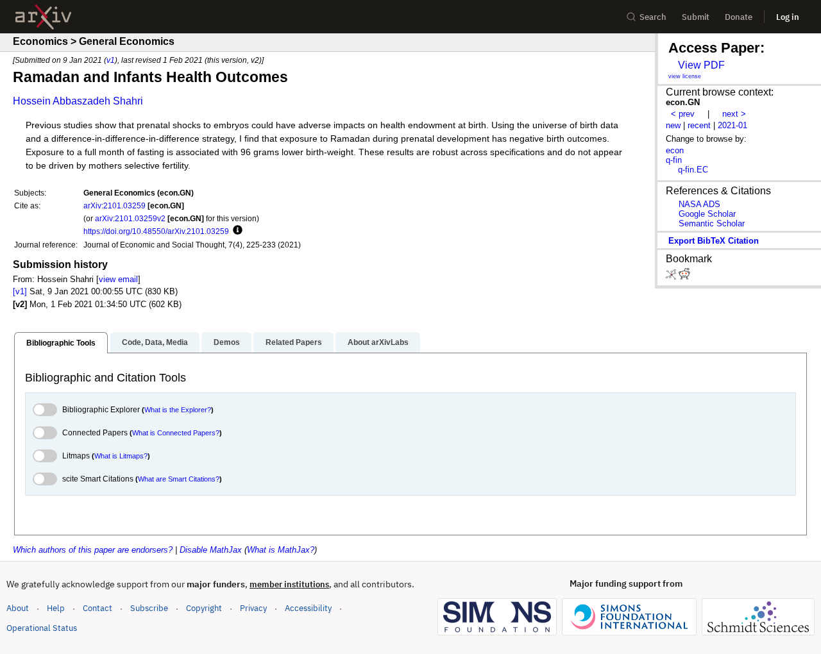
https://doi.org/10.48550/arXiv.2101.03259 (156, 231)
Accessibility (308, 608)
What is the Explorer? (177, 410)
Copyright (204, 608)
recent (699, 125)
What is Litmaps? (121, 456)
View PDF (701, 65)
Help (56, 608)
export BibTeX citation (713, 241)
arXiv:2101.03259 (114, 205)
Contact (97, 608)
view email (118, 279)
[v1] (20, 291)
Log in (787, 17)
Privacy (253, 608)
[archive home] (43, 16)
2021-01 (732, 125)
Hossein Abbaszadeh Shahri (78, 101)
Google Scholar (707, 214)
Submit (695, 17)
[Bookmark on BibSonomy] (672, 276)
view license (684, 76)
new (673, 125)
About (17, 608)
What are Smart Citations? (178, 479)
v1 (110, 60)
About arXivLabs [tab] (378, 342)
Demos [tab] (227, 342)
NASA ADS (699, 204)
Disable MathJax (211, 550)
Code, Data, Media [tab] (155, 342)
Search (652, 17)
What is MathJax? (280, 550)
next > (734, 114)
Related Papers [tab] (294, 342)
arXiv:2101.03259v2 (130, 218)
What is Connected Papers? (175, 433)
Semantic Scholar (712, 223)
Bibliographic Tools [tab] (61, 343)
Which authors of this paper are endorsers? (93, 550)
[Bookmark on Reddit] (684, 276)
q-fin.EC (693, 169)
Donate (738, 17)
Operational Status (41, 627)
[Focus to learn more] (235, 231)
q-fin (674, 160)
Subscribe (149, 608)
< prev (683, 114)
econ (675, 150)
